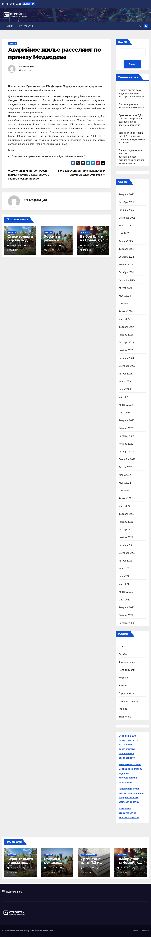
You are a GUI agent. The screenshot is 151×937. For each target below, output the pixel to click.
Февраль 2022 (126, 514)
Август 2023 (125, 373)
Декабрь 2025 (126, 202)
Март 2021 (124, 599)
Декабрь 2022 (126, 436)
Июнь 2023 (125, 389)
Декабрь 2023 (126, 342)
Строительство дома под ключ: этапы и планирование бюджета (132, 93)
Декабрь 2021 (126, 529)
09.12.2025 (52, 868)
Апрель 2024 (126, 311)
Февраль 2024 (126, 327)
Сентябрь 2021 (127, 553)
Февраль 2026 (126, 194)
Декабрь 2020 (126, 623)
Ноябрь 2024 (126, 264)
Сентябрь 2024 (127, 280)
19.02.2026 (15, 868)
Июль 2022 (125, 475)
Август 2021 (125, 560)
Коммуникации (127, 662)
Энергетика (125, 716)
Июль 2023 (125, 381)
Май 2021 (124, 584)
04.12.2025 (89, 868)
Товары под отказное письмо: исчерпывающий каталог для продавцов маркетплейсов (132, 157)
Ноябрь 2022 (126, 444)
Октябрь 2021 (126, 545)
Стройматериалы (128, 701)
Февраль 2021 (126, 607)
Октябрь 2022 (126, 451)
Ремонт (123, 685)
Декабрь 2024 (126, 257)
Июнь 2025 (125, 225)
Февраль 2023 (126, 420)
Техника (123, 709)
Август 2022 (125, 467)
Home (9, 26)
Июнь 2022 (125, 483)
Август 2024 (125, 288)
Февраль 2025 (126, 249)
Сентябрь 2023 (127, 366)
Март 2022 (124, 506)
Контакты (26, 26)
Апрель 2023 (126, 405)
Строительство (127, 693)
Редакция (28, 66)
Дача (121, 646)
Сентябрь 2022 (127, 459)
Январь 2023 (126, 428)
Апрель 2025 (126, 241)
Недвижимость (127, 670)
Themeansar (54, 931)
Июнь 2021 (125, 576)
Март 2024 (124, 319)
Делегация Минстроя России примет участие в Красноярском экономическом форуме (28, 174)
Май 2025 (124, 233)
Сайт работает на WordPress (15, 931)
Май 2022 (124, 490)
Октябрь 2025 (126, 210)
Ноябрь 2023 (126, 350)
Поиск (122, 42)
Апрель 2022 (126, 498)
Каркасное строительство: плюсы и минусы (129, 813)
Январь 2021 (126, 615)
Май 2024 (124, 303)
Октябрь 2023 (126, 358)
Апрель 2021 (126, 592)
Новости (12, 43)
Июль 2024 (125, 295)
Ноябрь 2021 (126, 537)
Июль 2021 (125, 568)
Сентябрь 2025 (127, 218)
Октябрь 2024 (126, 272)
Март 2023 (124, 412)
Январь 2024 (126, 334)
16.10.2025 (125, 868)
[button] (140, 26)
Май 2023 (124, 397)
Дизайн (123, 654)
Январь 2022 (126, 521)
